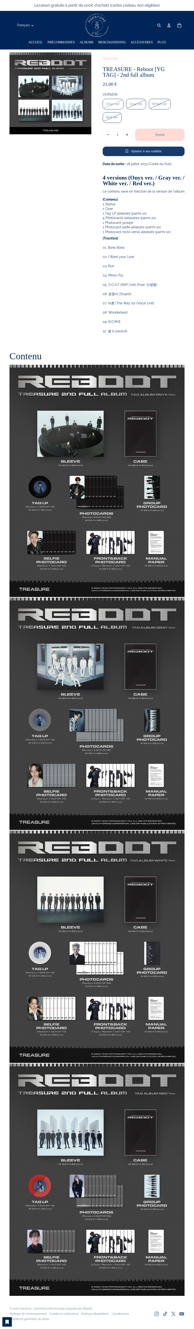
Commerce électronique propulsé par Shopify (63, 1308)
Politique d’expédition (95, 1313)
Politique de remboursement (28, 1313)
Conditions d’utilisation (64, 1313)
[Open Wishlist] (7, 1322)
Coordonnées (120, 1313)
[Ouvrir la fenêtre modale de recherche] (159, 25)
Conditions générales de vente (29, 1319)
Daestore (25, 1308)
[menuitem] (35, 42)
